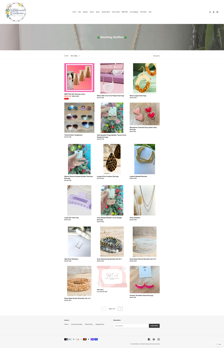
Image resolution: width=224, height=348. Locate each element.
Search (66, 324)
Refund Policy (89, 324)
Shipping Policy (99, 324)
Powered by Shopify (155, 344)
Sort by (66, 56)
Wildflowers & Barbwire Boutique (142, 344)
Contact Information (76, 324)
